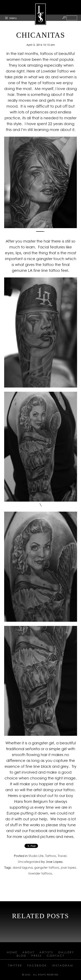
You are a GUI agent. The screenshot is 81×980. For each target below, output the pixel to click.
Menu (13, 18)
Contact (56, 955)
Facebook (37, 965)
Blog (21, 955)
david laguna (23, 867)
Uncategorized (29, 861)
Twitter (15, 965)
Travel (62, 856)
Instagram (62, 965)
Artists (46, 952)
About (28, 952)
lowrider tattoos (40, 873)
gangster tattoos (46, 867)
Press (36, 955)
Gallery (66, 952)
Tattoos (50, 856)
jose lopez (68, 867)
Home (12, 952)
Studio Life (36, 856)
